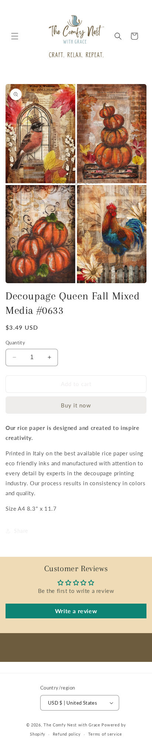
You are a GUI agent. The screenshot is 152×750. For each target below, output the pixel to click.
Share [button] (21, 531)
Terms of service (105, 734)
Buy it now (76, 405)
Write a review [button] (76, 610)
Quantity (15, 343)
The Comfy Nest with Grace (72, 724)
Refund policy (67, 734)
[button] (15, 36)
